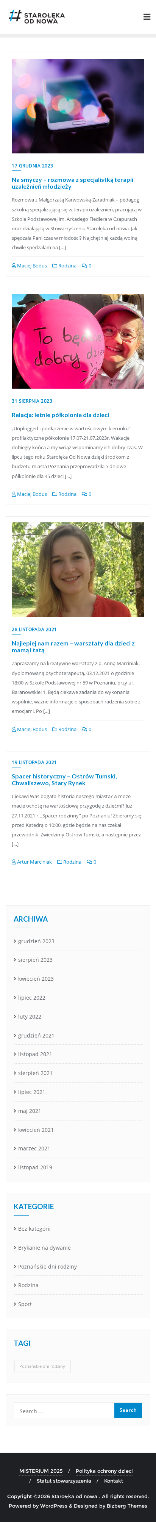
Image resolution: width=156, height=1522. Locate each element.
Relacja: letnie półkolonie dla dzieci (60, 414)
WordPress (53, 1506)
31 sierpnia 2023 (32, 401)
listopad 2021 (35, 1054)
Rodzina (66, 265)
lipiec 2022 (31, 997)
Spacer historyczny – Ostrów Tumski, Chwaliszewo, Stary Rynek (64, 779)
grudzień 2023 (36, 941)
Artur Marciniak (34, 861)
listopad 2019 (35, 1167)
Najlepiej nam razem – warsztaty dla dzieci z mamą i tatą (73, 646)
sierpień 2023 (35, 959)
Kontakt (113, 1481)
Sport (25, 1304)
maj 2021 (29, 1110)
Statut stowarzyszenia (64, 1481)
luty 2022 (29, 1016)
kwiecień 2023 (36, 978)
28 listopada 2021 (34, 629)
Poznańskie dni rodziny (47, 1266)
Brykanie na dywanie (44, 1247)
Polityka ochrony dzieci (104, 1471)
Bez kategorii (34, 1228)
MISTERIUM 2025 (41, 1471)
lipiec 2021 (31, 1091)
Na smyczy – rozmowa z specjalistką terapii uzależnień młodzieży (72, 183)
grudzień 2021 (36, 1035)
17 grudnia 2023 (32, 166)
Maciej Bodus (31, 265)
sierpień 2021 (35, 1073)
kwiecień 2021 (36, 1129)
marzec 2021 (34, 1148)
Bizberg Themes (127, 1506)
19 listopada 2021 (34, 762)
